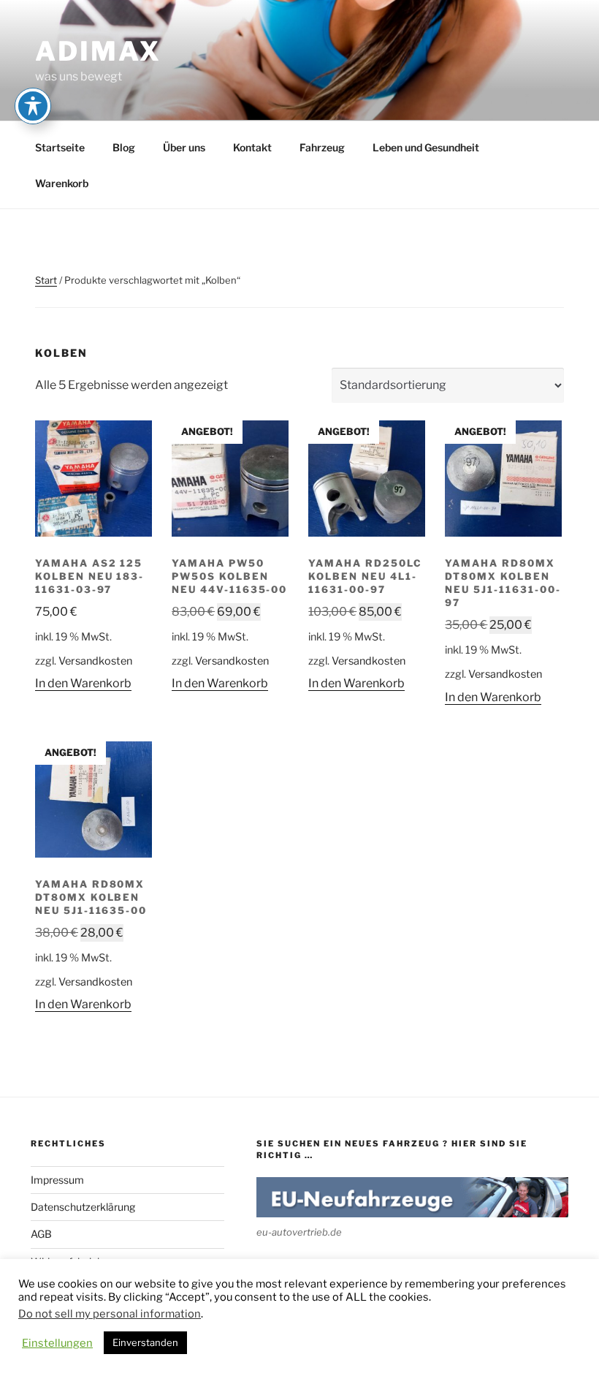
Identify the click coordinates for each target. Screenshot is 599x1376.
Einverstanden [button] (145, 1342)
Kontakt (252, 147)
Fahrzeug (322, 147)
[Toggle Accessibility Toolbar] (32, 106)
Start (46, 280)
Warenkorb (61, 183)
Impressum (57, 1179)
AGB (41, 1234)
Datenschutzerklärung (83, 1207)
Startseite (60, 147)
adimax (98, 51)
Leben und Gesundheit (426, 147)
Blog (123, 147)
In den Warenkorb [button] (83, 683)
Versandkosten (95, 661)
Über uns (184, 147)
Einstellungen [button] (57, 1343)
